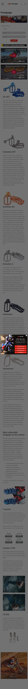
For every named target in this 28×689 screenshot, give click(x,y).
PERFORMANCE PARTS (20, 350)
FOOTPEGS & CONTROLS (20, 346)
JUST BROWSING (20, 352)
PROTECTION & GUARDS (20, 348)
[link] (20, 336)
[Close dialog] (26, 335)
